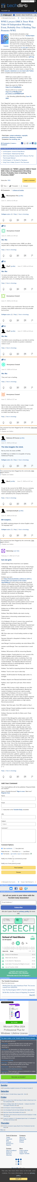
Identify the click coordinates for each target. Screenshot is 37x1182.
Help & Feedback (11, 1150)
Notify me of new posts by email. (11, 863)
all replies (18, 190)
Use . (8, 848)
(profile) (20, 195)
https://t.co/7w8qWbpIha (13, 87)
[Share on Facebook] (33, 143)
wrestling (19, 137)
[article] (11, 1060)
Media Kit (9, 1152)
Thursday (5, 1123)
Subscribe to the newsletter (16, 809)
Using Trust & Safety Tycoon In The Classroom (16, 162)
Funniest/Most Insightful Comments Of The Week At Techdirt (17, 1088)
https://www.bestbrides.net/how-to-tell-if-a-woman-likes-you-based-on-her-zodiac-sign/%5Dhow (16, 580)
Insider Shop (23, 1152)
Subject (3, 821)
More (2, 1130)
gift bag (31, 57)
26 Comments (5, 143)
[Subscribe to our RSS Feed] (21, 888)
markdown (9, 848)
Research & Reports (9, 1144)
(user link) (16, 551)
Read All (32, 995)
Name (3, 795)
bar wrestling (13, 139)
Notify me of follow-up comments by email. (14, 858)
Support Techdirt (24, 1153)
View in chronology (23, 214)
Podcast (8, 1142)
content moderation (15, 135)
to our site (24, 47)
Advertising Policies (22, 1139)
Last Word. (26, 851)
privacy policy (24, 911)
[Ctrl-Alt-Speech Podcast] (18, 925)
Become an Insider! (19, 1077)
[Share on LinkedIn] (35, 143)
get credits (13, 853)
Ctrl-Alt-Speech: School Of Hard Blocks (14, 151)
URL (2, 814)
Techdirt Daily (17, 809)
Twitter (8, 1137)
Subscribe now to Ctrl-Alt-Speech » (18, 975)
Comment (4, 828)
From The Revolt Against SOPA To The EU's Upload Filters (19, 990)
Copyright (6, 46)
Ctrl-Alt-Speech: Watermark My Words (13, 153)
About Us (22, 1137)
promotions (5, 137)
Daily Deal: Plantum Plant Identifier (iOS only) (13, 1112)
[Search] (36, 1)
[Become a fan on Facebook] (16, 888)
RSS (9, 180)
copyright (24, 135)
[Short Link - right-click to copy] (22, 143)
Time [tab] (5, 186)
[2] (4, 226)
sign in (19, 853)
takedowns (12, 137)
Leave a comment (29, 180)
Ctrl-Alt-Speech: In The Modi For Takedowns (15, 160)
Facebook (9, 1139)
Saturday (5, 1091)
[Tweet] (30, 143)
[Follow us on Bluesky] (11, 888)
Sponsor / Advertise (9, 1154)
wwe (19, 139)
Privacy (21, 1142)
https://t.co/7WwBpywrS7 (14, 92)
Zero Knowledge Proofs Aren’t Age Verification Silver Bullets (17, 1110)
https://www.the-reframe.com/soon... (12, 1069)
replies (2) (6, 214)
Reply (15, 214)
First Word (15, 851)
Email (3, 802)
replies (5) (6, 460)
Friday (3, 1097)
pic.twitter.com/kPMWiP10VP (15, 93)
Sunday (4, 1085)
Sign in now (21, 791)
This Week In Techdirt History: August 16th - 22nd (15, 1094)
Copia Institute (23, 1150)
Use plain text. (19, 848)
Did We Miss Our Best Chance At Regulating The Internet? (19, 992)
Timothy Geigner (30, 35)
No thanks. (6, 854)
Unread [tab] (25, 186)
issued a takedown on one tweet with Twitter (19, 71)
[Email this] (25, 143)
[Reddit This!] (27, 143)
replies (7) (6, 529)
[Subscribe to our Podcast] (26, 888)
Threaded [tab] (15, 186)
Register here (5, 793)
